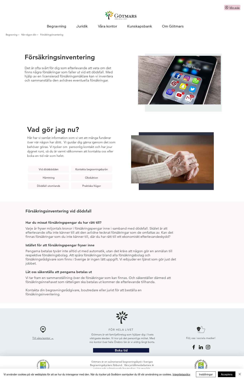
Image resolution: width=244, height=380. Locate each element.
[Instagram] (208, 347)
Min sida (235, 7)
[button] (121, 350)
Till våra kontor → (43, 338)
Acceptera (226, 374)
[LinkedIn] (201, 347)
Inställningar (206, 374)
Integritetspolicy (181, 374)
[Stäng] (240, 374)
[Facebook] (194, 347)
